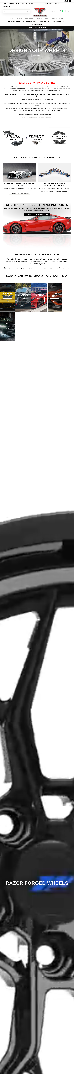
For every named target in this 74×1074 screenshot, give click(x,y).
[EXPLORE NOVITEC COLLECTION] (37, 225)
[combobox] (16, 11)
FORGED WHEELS (57, 19)
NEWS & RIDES (19, 3)
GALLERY (57, 3)
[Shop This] (7, 297)
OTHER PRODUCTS (14, 21)
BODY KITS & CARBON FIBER (24, 19)
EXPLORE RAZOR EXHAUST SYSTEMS (54, 195)
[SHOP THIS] (23, 297)
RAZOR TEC (49, 3)
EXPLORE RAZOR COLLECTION (19, 193)
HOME (4, 3)
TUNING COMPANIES (29, 21)
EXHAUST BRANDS (59, 21)
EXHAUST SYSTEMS (43, 19)
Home (11, 19)
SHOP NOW (37, 55)
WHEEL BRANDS (44, 21)
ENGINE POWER (37, 24)
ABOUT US (11, 3)
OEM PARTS (29, 3)
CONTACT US (7, 6)
